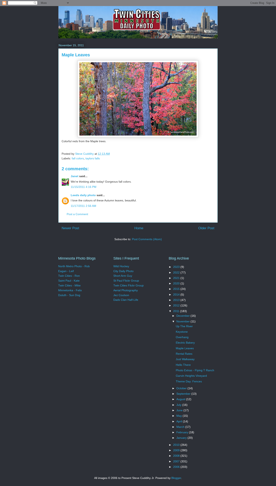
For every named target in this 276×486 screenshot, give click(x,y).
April (179, 421)
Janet (74, 176)
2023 (176, 266)
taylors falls (92, 158)
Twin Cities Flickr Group (128, 285)
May (179, 415)
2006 (176, 466)
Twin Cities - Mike (69, 285)
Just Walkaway (185, 359)
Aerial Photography (125, 290)
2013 (176, 300)
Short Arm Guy (122, 275)
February (182, 432)
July (179, 404)
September (183, 393)
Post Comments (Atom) (147, 239)
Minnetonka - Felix (70, 290)
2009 (176, 450)
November (183, 321)
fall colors (78, 158)
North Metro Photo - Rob (74, 266)
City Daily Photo (123, 271)
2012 (176, 305)
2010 (176, 444)
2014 (176, 294)
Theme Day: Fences (189, 381)
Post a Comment (77, 214)
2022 (176, 272)
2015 (176, 288)
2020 (176, 283)
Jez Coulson (121, 295)
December (183, 315)
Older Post (206, 228)
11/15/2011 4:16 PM (83, 186)
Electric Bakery (185, 342)
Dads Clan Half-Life (125, 299)
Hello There (183, 364)
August (181, 399)
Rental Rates (184, 353)
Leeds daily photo (83, 195)
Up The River (184, 326)
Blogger (176, 478)
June (179, 410)
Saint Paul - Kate (69, 280)
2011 (176, 311)
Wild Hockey (121, 266)
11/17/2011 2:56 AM (83, 205)
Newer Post (70, 228)
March (180, 426)
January (182, 437)
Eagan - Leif (66, 271)
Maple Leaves (185, 348)
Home (138, 228)
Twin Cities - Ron (69, 275)
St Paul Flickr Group (126, 280)
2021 (176, 278)
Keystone (182, 331)
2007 (176, 461)
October (182, 388)
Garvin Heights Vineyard (191, 375)
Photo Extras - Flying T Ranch (195, 370)
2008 (176, 455)
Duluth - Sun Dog (69, 295)
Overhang (182, 337)
